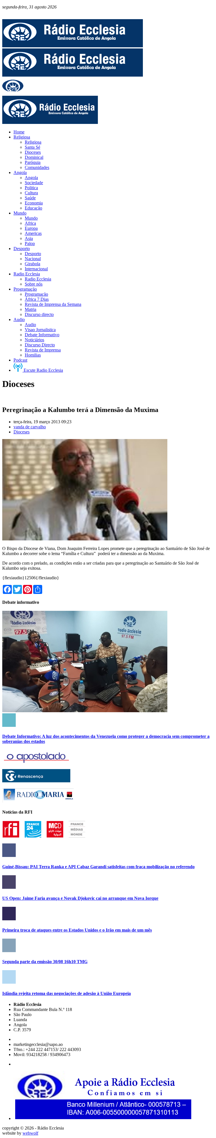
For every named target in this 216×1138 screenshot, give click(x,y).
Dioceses (22, 431)
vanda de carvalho (30, 426)
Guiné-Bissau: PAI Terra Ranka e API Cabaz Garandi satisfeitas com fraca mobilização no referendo (98, 866)
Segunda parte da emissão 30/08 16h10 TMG (44, 961)
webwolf (30, 1133)
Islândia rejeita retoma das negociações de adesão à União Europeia (66, 993)
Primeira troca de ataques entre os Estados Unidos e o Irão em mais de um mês (77, 930)
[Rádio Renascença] (36, 780)
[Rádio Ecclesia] (72, 45)
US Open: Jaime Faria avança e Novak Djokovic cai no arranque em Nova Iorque (80, 898)
